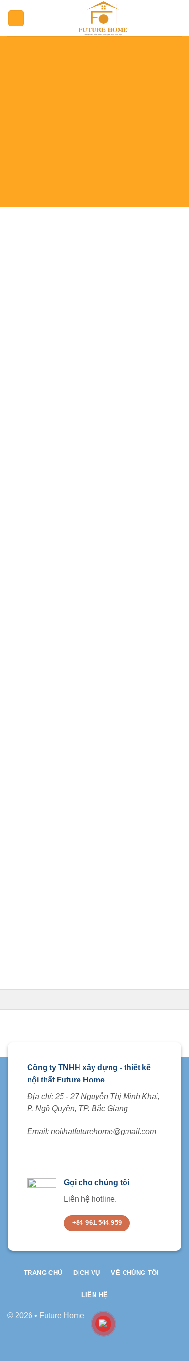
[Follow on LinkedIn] (174, 1320)
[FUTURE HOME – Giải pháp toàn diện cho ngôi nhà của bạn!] (103, 18)
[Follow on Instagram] (159, 1320)
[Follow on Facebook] (143, 1320)
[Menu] (16, 18)
